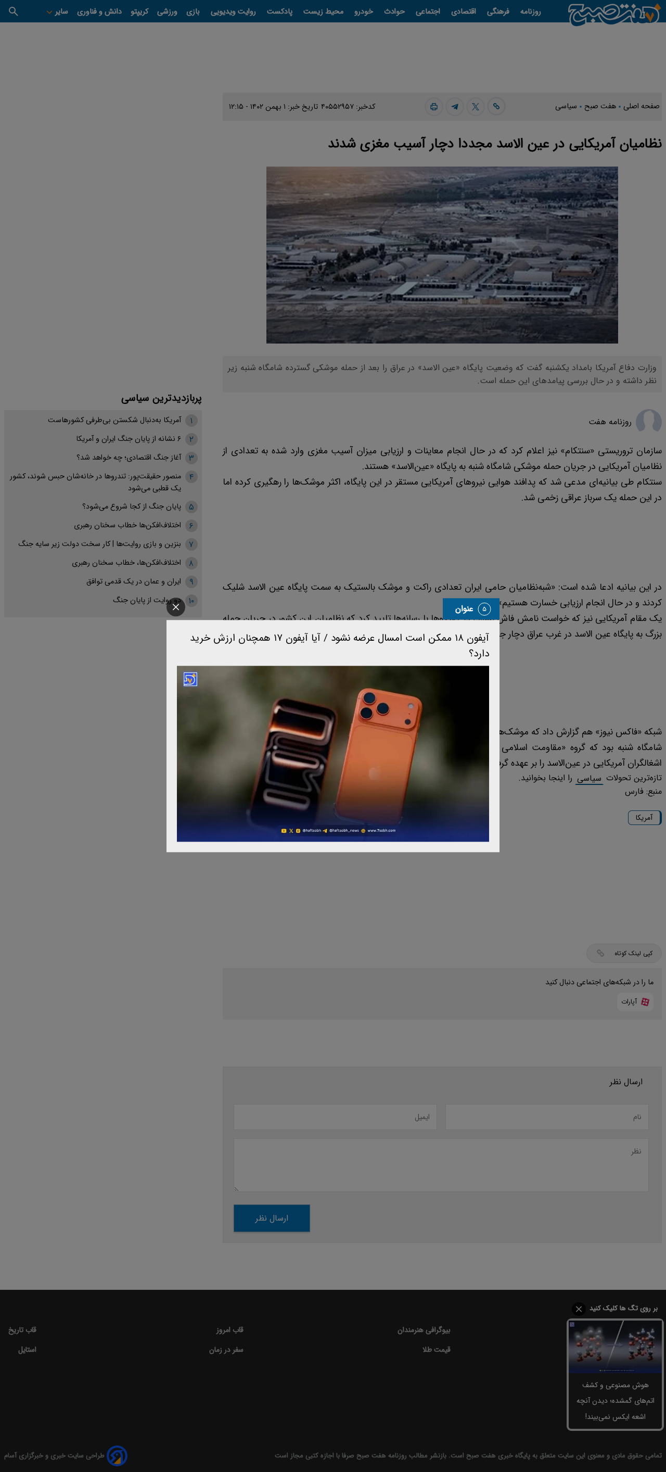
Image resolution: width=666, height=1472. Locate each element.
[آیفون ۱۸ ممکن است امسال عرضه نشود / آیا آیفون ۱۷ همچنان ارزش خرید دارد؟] (333, 754)
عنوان (464, 608)
